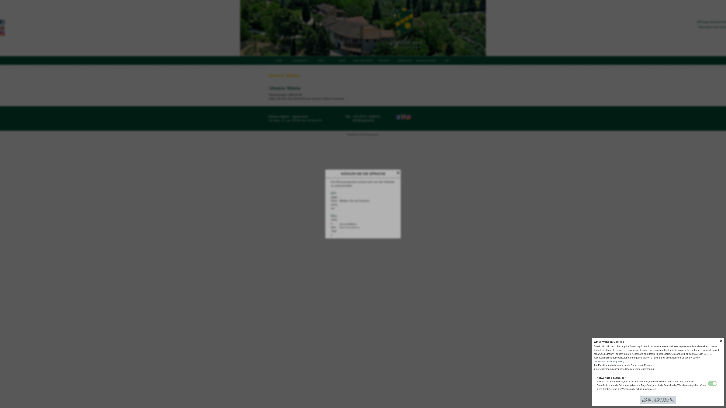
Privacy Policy (617, 361)
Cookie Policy (601, 361)
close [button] (721, 341)
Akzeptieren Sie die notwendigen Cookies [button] (658, 400)
